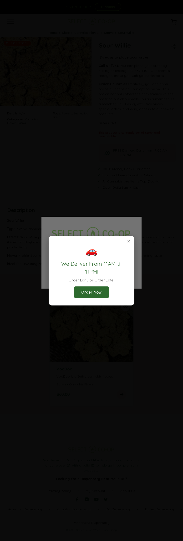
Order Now (91, 292)
